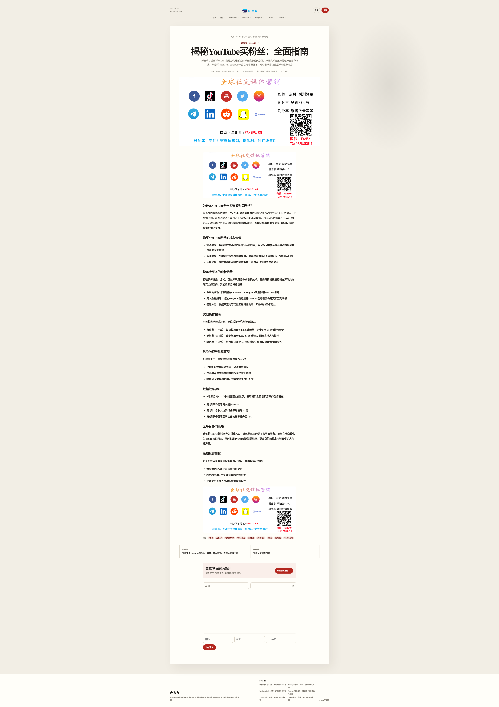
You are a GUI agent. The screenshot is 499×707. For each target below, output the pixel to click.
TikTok (270, 17)
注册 (325, 10)
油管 (221, 17)
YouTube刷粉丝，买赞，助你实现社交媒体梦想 (252, 37)
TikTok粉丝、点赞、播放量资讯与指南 (272, 698)
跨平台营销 (260, 538)
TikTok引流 (241, 538)
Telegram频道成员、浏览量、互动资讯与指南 (301, 692)
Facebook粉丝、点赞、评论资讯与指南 (273, 691)
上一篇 (207, 585)
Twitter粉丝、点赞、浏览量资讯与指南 (300, 698)
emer (218, 71)
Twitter (281, 17)
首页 (214, 17)
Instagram (233, 17)
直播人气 (219, 538)
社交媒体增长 (229, 538)
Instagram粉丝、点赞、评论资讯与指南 (301, 686)
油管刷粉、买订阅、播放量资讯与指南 (273, 685)
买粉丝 (211, 538)
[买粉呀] (249, 12)
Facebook (245, 17)
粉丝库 (270, 538)
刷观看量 (251, 538)
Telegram (258, 17)
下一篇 (291, 585)
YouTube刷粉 (288, 538)
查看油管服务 (284, 570)
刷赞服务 (278, 538)
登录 (316, 10)
